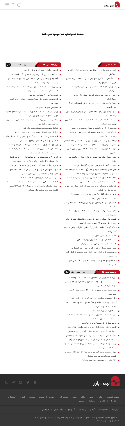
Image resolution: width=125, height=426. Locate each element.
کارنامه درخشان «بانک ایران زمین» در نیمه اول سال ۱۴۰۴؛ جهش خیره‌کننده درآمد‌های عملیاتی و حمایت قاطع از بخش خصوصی (91, 329)
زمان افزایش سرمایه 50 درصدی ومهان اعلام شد (97, 223)
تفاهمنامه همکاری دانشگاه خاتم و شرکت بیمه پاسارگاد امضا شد (91, 177)
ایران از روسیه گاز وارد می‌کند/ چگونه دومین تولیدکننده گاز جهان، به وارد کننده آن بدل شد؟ (90, 346)
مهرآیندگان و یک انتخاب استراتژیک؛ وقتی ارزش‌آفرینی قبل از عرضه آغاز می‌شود (90, 229)
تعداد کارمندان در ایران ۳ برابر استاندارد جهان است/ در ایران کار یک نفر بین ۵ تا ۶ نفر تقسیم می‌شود (33, 151)
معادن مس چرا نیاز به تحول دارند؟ (103, 235)
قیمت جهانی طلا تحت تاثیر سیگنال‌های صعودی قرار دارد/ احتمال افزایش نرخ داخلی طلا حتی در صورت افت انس (32, 138)
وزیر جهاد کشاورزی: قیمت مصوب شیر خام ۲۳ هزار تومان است (33, 144)
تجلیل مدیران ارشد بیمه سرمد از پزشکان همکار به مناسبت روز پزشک (92, 159)
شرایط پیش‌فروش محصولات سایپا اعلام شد (40, 128)
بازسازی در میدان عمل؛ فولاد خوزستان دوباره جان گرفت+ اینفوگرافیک (94, 97)
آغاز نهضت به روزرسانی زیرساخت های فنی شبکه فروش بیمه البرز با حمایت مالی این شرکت (90, 188)
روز (25, 65)
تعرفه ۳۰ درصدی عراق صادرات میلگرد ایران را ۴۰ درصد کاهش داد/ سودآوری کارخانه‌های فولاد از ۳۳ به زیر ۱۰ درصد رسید (33, 159)
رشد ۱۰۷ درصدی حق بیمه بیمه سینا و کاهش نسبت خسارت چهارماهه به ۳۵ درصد (93, 134)
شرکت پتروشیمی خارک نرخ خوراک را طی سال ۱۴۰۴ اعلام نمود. (33, 169)
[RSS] (6, 382)
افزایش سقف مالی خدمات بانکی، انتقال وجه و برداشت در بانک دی (32, 182)
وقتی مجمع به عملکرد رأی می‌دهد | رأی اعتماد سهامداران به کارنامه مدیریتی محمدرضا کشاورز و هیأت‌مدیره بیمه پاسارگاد (90, 171)
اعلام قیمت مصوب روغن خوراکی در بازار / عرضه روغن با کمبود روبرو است (34, 101)
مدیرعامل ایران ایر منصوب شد (46, 107)
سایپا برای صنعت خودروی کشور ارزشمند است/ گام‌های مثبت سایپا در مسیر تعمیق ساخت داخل (92, 317)
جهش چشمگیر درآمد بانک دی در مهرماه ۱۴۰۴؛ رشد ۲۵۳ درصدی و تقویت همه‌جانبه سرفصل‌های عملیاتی (32, 188)
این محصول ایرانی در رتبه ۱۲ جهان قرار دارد (41, 70)
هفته (19, 65)
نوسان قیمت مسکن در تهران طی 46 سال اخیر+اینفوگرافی (93, 248)
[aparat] (34, 382)
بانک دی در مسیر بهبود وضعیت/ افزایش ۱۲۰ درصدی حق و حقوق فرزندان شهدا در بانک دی (32, 122)
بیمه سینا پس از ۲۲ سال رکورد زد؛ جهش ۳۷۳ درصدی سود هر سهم (90, 140)
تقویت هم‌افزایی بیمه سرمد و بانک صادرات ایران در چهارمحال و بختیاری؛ (91, 151)
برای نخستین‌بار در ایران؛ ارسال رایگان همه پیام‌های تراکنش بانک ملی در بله (91, 254)
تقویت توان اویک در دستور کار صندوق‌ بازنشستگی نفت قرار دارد (91, 219)
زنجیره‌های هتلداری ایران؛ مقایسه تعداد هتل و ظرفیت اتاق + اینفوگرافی (92, 72)
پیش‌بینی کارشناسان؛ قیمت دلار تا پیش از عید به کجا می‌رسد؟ (34, 165)
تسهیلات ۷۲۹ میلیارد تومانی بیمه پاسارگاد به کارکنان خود (94, 165)
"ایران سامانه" (101, 420)
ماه (14, 65)
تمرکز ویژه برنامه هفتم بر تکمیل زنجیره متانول (40, 173)
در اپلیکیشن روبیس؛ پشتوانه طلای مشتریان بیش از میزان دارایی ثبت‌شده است (90, 113)
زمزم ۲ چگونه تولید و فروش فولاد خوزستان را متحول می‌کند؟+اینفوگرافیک (92, 105)
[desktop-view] (19, 5)
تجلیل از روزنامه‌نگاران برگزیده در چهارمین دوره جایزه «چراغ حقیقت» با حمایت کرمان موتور (93, 196)
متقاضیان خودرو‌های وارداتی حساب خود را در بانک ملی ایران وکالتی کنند (92, 262)
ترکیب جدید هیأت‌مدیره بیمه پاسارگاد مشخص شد (96, 182)
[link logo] (112, 4)
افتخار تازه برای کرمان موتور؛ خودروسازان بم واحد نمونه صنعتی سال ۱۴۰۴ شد (90, 204)
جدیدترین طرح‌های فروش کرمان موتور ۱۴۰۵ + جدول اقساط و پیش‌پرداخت (92, 213)
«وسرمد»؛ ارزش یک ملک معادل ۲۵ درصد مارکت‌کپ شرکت (93, 144)
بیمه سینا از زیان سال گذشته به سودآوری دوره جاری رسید (94, 128)
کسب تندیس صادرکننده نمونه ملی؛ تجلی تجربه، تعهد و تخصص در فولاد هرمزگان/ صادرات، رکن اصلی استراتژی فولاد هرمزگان (91, 337)
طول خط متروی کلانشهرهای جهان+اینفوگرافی (98, 244)
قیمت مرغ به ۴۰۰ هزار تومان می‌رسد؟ (43, 95)
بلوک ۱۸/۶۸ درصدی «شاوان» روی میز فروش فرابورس (95, 239)
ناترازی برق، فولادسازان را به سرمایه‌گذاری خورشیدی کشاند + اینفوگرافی (92, 89)
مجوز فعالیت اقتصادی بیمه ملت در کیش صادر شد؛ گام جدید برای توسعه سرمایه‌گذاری (90, 122)
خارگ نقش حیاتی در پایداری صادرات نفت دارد (39, 177)
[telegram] (13, 382)
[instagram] (20, 382)
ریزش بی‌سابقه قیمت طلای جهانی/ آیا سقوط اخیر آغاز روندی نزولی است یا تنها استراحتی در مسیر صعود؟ (32, 89)
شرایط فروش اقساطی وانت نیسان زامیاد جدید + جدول (36, 132)
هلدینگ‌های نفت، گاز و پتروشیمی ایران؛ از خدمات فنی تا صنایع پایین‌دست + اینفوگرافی (91, 80)
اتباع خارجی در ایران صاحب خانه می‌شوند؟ (99, 360)
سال (8, 65)
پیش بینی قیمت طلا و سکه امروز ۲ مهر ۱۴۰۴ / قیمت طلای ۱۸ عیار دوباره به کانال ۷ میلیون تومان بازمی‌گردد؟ (32, 113)
